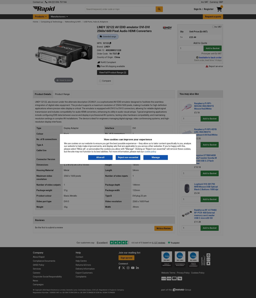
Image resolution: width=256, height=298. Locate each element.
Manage (156, 157)
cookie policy (150, 151)
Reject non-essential (128, 157)
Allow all (100, 157)
